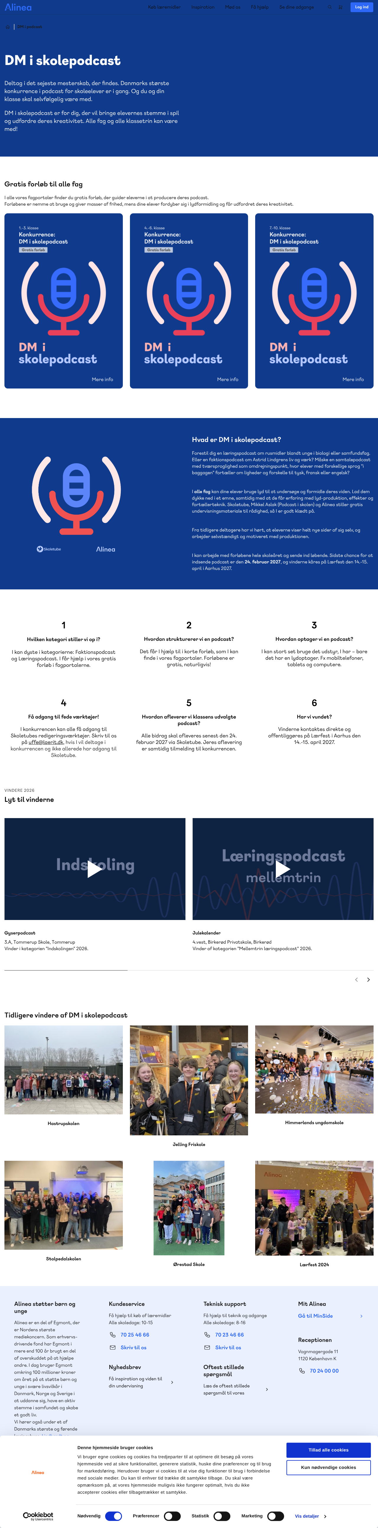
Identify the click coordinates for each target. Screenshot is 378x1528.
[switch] (172, 1516)
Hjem (7, 27)
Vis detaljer (307, 1516)
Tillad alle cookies (329, 1450)
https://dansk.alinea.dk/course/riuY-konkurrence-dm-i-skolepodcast (63, 300)
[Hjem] (18, 7)
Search (330, 7)
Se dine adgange (296, 7)
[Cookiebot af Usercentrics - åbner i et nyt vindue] (38, 1516)
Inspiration (202, 7)
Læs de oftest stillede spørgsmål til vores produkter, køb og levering (231, 1390)
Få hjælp (260, 7)
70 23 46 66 (229, 1335)
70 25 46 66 (135, 1335)
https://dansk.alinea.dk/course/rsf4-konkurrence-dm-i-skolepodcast (314, 300)
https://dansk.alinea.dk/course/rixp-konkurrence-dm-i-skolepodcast (189, 300)
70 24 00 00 (324, 1371)
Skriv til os (133, 1347)
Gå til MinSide (315, 1316)
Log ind (362, 7)
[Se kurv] (340, 7)
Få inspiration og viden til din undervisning (135, 1382)
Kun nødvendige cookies (328, 1467)
